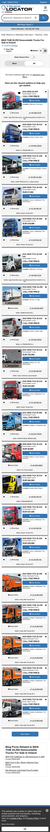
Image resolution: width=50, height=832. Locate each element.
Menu (45, 10)
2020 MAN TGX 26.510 (32, 124)
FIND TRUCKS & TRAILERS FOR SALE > (18, 35)
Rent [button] (14, 63)
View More (25, 734)
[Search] (43, 18)
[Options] (46, 91)
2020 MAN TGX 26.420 (32, 538)
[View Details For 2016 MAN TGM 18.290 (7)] (12, 295)
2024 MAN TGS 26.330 (32, 637)
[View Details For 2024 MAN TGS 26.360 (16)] (12, 582)
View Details (35, 101)
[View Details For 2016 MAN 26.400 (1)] (12, 100)
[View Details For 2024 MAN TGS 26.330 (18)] (12, 645)
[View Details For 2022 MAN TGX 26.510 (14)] (12, 515)
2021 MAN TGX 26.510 (32, 350)
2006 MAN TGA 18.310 (32, 444)
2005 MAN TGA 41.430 (32, 156)
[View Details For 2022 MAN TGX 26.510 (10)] (12, 390)
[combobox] (25, 18)
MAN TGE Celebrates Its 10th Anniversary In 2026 (25, 757)
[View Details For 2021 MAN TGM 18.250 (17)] (12, 613)
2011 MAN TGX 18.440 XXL (32, 255)
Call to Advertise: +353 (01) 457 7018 (25, 29)
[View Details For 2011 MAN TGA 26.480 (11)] (12, 421)
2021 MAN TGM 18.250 (32, 605)
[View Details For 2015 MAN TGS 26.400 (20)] (12, 708)
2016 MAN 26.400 (30, 92)
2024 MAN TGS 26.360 (32, 574)
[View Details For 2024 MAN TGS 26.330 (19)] (12, 676)
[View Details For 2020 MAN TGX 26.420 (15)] (12, 547)
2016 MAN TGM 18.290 (32, 287)
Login (4, 2)
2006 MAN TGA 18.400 (32, 187)
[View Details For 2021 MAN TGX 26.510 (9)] (12, 358)
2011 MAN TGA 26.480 (32, 413)
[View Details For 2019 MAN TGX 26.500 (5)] (12, 227)
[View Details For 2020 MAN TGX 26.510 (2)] (12, 142)
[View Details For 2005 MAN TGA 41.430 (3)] (12, 164)
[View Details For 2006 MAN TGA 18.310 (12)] (12, 452)
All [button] (34, 63)
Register (43, 2)
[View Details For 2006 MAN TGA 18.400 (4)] (12, 196)
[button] (34, 51)
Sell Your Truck (24, 25)
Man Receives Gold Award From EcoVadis (21, 770)
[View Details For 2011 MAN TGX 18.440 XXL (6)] (12, 262)
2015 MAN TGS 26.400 (32, 699)
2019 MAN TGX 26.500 (32, 219)
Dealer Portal (13, 2)
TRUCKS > (39, 35)
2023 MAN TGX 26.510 (32, 475)
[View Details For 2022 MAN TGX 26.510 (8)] (12, 336)
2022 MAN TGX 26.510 (32, 318)
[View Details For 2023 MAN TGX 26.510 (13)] (12, 484)
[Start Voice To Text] (35, 17)
